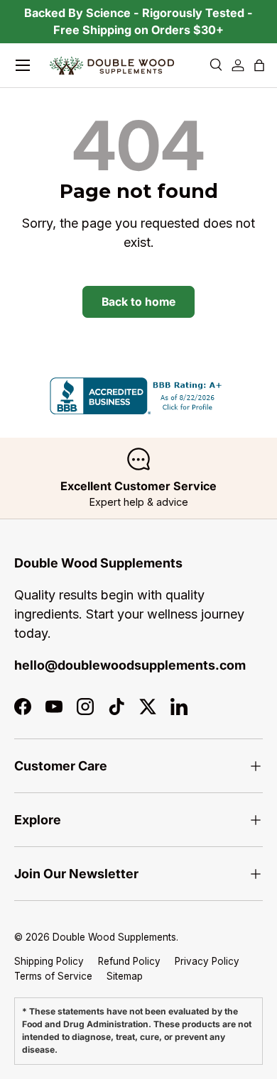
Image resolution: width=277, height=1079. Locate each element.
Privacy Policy (207, 961)
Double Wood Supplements (114, 937)
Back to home (138, 302)
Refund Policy (129, 961)
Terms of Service (53, 975)
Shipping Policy (49, 961)
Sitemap (125, 975)
